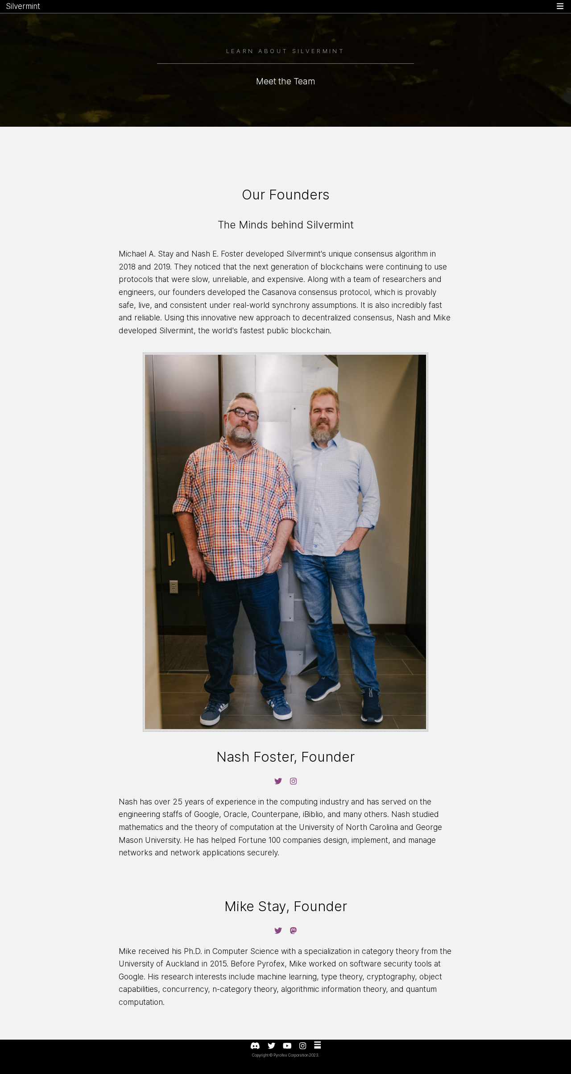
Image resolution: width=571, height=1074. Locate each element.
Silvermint (23, 6)
